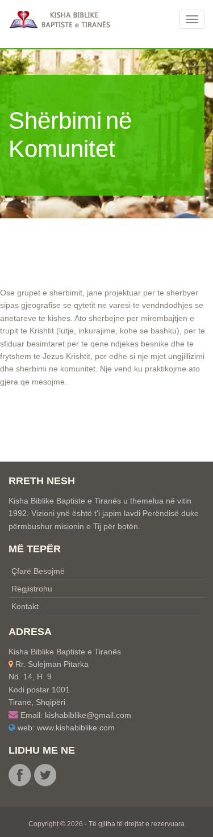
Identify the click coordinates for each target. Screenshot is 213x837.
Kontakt (25, 606)
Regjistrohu (31, 588)
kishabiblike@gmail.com (88, 715)
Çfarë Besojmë (38, 571)
